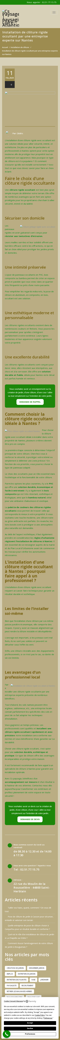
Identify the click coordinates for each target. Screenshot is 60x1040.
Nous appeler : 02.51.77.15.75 (42, 2)
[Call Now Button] (6, 1034)
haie (33, 980)
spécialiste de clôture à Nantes (20, 768)
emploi (10, 974)
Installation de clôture (20, 47)
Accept (30, 1023)
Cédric (20, 133)
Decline (30, 1028)
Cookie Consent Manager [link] (13, 1001)
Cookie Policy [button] (40, 1015)
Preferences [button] (48, 1018)
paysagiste (11, 985)
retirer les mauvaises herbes (19, 991)
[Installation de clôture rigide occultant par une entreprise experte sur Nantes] (30, 109)
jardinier (44, 980)
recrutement (27, 985)
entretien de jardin (26, 974)
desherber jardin (36, 968)
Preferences (30, 1034)
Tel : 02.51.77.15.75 (26, 869)
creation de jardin (15, 968)
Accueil (5, 47)
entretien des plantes (16, 980)
